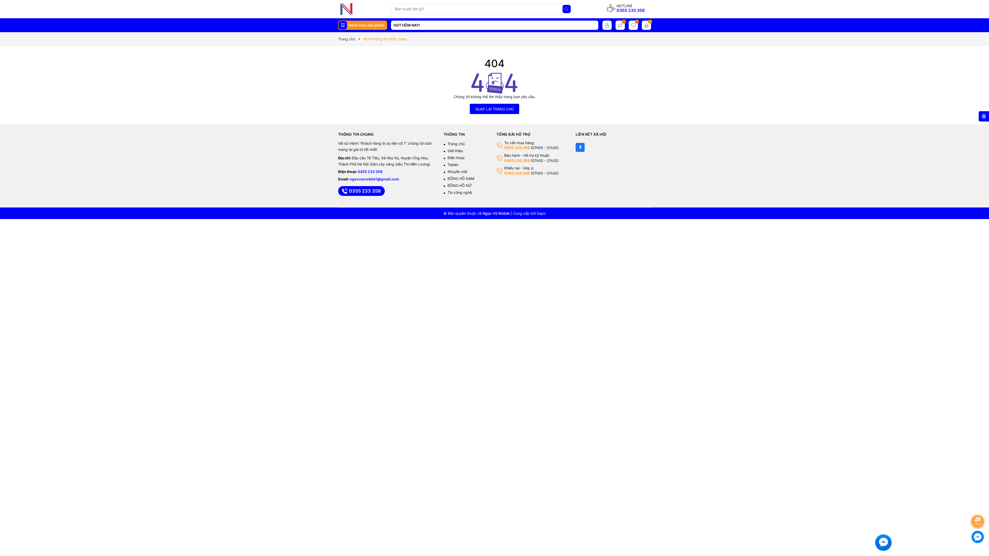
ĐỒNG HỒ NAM (461, 178)
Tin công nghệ (460, 192)
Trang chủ (456, 144)
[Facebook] (580, 147)
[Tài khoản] (607, 25)
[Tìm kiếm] (566, 9)
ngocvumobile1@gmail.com (374, 179)
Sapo (541, 213)
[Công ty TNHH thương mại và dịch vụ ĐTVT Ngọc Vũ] (362, 9)
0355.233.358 (517, 147)
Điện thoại (456, 157)
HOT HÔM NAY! (407, 25)
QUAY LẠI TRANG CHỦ (494, 109)
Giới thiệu (455, 151)
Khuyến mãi (457, 171)
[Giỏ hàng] (646, 25)
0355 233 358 (631, 10)
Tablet (453, 164)
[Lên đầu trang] (978, 507)
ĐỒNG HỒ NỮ (460, 185)
